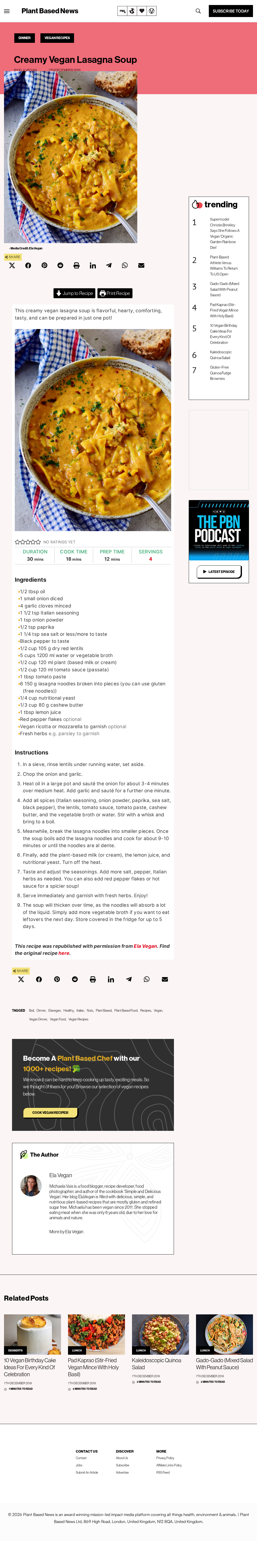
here (63, 953)
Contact (81, 1458)
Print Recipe (118, 293)
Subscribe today (231, 11)
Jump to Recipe (77, 293)
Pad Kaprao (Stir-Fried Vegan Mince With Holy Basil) (224, 310)
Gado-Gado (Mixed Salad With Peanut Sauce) (224, 289)
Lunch (77, 1350)
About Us (122, 1458)
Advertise (122, 1472)
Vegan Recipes (57, 38)
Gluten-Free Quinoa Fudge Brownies (220, 373)
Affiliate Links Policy (169, 1465)
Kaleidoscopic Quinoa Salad (221, 355)
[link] (137, 11)
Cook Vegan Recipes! (50, 1113)
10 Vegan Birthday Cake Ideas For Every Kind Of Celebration (223, 334)
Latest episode (222, 572)
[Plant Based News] (7, 11)
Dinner (25, 38)
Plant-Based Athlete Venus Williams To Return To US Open (224, 265)
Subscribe (122, 1465)
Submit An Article (87, 1472)
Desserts (15, 1350)
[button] (17, 542)
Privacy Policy (165, 1458)
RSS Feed (163, 1472)
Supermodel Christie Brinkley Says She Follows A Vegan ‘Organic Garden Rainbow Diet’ (225, 233)
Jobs (79, 1465)
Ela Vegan (28, 70)
